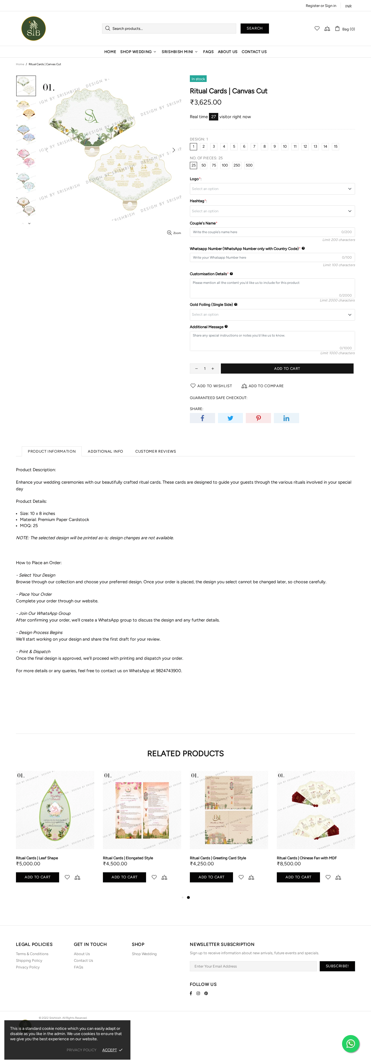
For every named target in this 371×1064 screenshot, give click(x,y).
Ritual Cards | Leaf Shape (211, 858)
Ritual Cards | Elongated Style (302, 858)
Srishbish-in (33, 28)
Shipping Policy (29, 960)
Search (255, 28)
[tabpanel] (55, 831)
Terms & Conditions (32, 954)
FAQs (78, 967)
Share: (196, 409)
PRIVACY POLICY (82, 1050)
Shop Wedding (144, 954)
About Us (82, 954)
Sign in (330, 5)
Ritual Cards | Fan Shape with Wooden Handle (54, 858)
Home (20, 64)
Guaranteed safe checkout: (218, 398)
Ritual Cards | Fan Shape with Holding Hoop (140, 858)
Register (313, 5)
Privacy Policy (28, 967)
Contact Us (83, 960)
